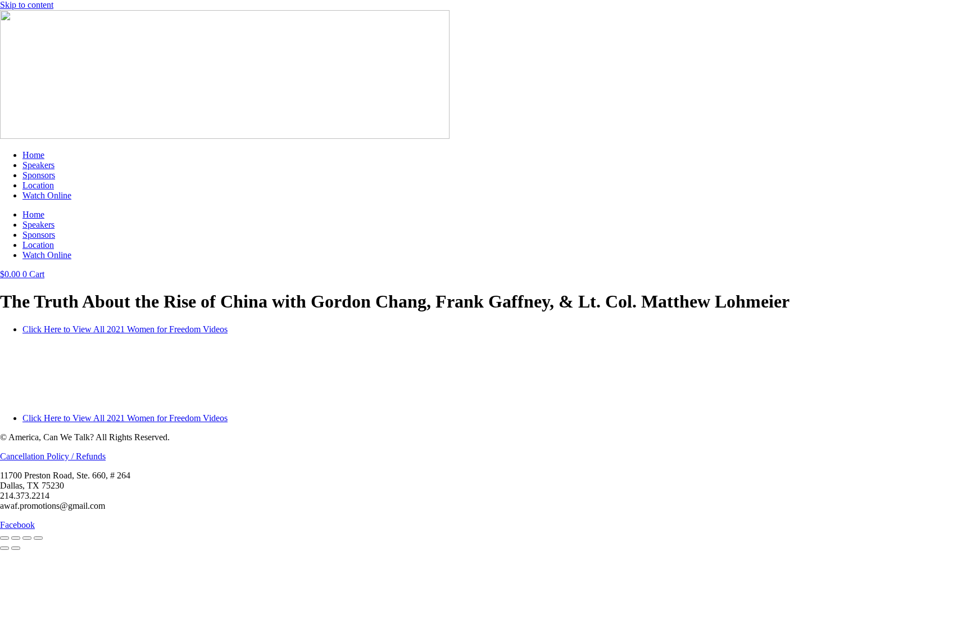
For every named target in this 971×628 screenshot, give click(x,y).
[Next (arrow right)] (15, 548)
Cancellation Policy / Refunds (53, 456)
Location (38, 185)
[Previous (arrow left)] (4, 548)
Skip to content (26, 5)
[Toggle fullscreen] (15, 538)
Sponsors (38, 175)
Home (33, 155)
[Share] (26, 538)
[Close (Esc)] (38, 538)
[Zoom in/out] (4, 538)
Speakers (38, 165)
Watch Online (46, 195)
